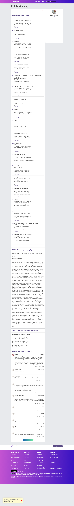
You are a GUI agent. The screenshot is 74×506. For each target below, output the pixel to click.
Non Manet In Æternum (19, 395)
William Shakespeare (41, 457)
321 (37, 366)
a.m (15, 413)
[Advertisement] (16, 495)
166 (40, 392)
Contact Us (41, 473)
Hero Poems (26, 467)
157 (40, 403)
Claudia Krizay (17, 354)
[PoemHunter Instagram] (22, 471)
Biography (48, 24)
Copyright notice (23, 473)
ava (15, 406)
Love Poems (26, 454)
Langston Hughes (40, 460)
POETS (28, 446)
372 (37, 380)
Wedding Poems (27, 462)
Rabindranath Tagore (41, 467)
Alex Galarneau (18, 383)
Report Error (48, 473)
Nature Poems (27, 463)
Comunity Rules (26, 474)
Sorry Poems (26, 465)
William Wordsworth (41, 468)
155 (40, 380)
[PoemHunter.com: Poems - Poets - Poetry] (16, 1)
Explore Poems (14, 465)
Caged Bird (52, 463)
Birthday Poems (27, 460)
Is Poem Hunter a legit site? (55, 473)
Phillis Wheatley (54, 15)
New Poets (13, 460)
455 (40, 366)
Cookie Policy (29, 473)
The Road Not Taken (54, 457)
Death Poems (26, 457)
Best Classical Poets (15, 463)
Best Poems (13, 454)
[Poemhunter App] (14, 471)
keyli (15, 419)
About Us (17, 473)
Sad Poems (26, 459)
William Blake (39, 465)
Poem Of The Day (14, 468)
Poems (47, 26)
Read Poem (16, 27)
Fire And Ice (52, 467)
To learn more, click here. (8, 501)
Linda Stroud (17, 376)
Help (44, 473)
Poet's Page (49, 22)
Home (36, 1)
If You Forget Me (53, 459)
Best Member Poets (15, 462)
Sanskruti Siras (18, 369)
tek (15, 426)
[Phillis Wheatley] (54, 12)
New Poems (13, 459)
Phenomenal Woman (54, 454)
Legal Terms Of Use (38, 474)
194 (37, 392)
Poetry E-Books (27, 468)
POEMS (24, 446)
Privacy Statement (35, 473)
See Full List (41, 245)
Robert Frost (39, 454)
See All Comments (28, 439)
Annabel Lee (52, 462)
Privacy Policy (32, 474)
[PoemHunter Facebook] (18, 471)
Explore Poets (14, 467)
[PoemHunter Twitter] (20, 471)
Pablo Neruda (39, 459)
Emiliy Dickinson (40, 462)
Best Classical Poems (15, 457)
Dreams (51, 460)
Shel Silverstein (40, 463)
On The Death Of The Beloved (56, 468)
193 (37, 403)
